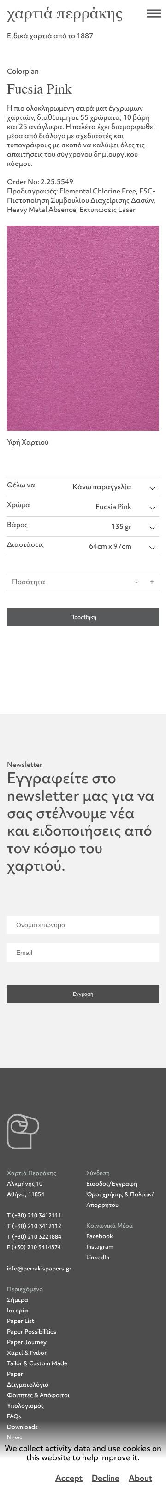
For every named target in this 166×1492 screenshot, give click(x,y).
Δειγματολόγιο (27, 1384)
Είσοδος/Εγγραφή (111, 1184)
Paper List (20, 1321)
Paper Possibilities (31, 1331)
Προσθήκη (83, 617)
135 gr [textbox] (121, 526)
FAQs (14, 1416)
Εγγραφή (83, 994)
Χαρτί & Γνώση (27, 1353)
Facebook (99, 1236)
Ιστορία (17, 1310)
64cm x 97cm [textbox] (110, 546)
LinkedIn (97, 1257)
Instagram (99, 1247)
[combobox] (114, 486)
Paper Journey (27, 1342)
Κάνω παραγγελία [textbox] (101, 486)
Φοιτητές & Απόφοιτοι (38, 1395)
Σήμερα (17, 1300)
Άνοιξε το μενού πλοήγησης (154, 13)
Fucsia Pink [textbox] (113, 506)
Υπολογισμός (25, 1406)
